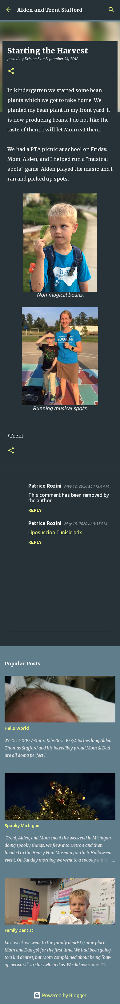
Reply (35, 510)
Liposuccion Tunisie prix (55, 532)
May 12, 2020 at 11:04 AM (86, 486)
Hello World (17, 728)
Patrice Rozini (45, 485)
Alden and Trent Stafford (49, 10)
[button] (11, 71)
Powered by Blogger (63, 995)
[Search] (111, 9)
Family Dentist (19, 930)
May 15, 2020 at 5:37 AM (85, 523)
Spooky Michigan (22, 825)
